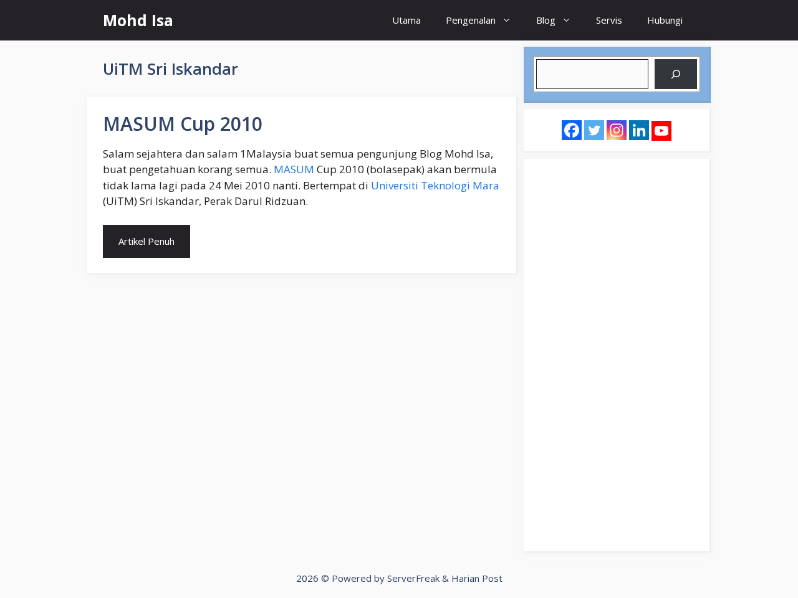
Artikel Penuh (146, 241)
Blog (545, 20)
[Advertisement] (616, 355)
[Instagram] (617, 130)
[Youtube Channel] (661, 131)
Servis (609, 20)
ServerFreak (413, 578)
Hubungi (665, 20)
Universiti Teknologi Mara (435, 185)
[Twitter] (594, 130)
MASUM (294, 169)
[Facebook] (572, 130)
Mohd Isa (138, 20)
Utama (406, 20)
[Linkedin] (639, 130)
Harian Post (476, 578)
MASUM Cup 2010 (182, 123)
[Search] (676, 74)
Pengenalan (471, 20)
